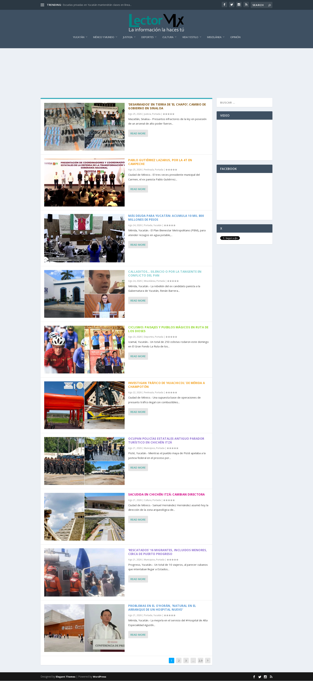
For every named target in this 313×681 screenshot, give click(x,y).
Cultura (167, 37)
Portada (156, 113)
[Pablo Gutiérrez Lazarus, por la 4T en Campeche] (84, 182)
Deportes (147, 37)
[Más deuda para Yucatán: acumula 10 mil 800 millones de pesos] (84, 238)
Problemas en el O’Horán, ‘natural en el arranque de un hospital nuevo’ (162, 608)
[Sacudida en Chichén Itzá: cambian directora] (84, 517)
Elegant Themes (65, 676)
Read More (138, 133)
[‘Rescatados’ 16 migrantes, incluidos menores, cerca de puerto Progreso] (84, 572)
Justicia (127, 37)
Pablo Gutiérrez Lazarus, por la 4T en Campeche (160, 162)
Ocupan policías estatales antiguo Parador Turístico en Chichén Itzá (166, 440)
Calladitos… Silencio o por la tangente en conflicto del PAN (165, 273)
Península (149, 169)
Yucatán (78, 37)
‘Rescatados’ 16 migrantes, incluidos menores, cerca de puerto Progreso (167, 552)
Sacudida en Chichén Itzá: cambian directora (166, 494)
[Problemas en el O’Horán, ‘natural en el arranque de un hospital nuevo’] (84, 628)
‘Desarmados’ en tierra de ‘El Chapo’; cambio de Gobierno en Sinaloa (167, 106)
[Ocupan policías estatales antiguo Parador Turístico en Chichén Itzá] (84, 461)
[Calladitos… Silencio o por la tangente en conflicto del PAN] (84, 294)
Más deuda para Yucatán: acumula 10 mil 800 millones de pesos (166, 218)
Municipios (149, 448)
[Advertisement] (156, 58)
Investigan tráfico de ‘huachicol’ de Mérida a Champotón (166, 385)
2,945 (201, 663)
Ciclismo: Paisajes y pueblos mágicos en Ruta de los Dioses (168, 329)
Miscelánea (214, 37)
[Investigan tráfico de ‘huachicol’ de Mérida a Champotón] (84, 405)
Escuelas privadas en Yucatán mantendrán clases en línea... (97, 5)
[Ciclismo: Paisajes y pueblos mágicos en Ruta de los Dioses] (84, 349)
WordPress (99, 676)
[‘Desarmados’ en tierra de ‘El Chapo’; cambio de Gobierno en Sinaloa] (84, 127)
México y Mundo (103, 37)
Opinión (235, 37)
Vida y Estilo (190, 37)
